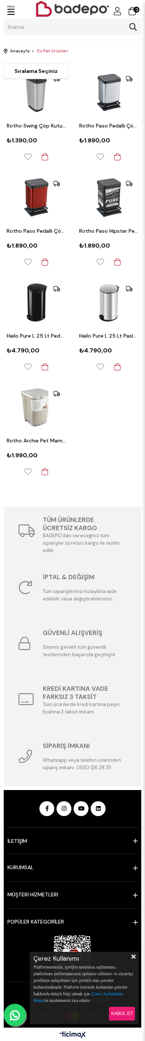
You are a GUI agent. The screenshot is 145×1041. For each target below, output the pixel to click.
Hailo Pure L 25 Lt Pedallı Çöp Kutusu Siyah (36, 335)
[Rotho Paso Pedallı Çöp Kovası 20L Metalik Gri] (108, 92)
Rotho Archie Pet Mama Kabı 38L (36, 440)
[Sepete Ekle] (45, 157)
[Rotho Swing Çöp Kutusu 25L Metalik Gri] (36, 92)
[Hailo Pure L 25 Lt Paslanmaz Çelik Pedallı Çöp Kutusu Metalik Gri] (108, 302)
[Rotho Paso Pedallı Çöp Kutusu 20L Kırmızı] (36, 197)
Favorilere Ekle (28, 157)
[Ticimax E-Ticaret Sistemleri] (72, 1035)
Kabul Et (122, 1013)
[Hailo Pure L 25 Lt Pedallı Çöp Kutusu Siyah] (36, 302)
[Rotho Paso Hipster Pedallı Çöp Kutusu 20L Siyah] (108, 197)
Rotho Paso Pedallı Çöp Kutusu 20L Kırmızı (36, 231)
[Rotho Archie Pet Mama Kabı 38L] (36, 407)
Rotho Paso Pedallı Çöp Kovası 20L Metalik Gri (108, 125)
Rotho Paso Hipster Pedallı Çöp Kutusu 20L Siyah (108, 231)
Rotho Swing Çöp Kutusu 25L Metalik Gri (36, 125)
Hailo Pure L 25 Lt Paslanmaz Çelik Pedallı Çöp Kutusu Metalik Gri (108, 335)
